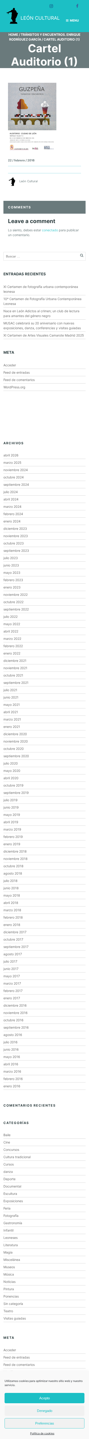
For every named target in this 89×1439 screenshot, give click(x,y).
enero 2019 (11, 844)
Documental (12, 1186)
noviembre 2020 (15, 741)
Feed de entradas (16, 372)
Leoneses (10, 1238)
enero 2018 (11, 925)
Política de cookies (42, 1433)
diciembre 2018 (15, 851)
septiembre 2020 (16, 756)
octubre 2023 (13, 543)
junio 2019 (11, 807)
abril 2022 (10, 631)
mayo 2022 (11, 624)
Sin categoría (13, 1304)
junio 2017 (10, 969)
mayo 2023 (11, 572)
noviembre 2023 (15, 536)
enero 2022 (11, 653)
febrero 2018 (13, 917)
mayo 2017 (11, 976)
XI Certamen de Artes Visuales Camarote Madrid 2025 (43, 335)
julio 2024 (10, 492)
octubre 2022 (13, 602)
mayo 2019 (11, 815)
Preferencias (44, 1423)
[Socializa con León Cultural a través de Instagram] (49, 4)
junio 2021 (10, 697)
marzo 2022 (12, 639)
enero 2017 (11, 998)
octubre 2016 (13, 1020)
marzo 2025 (12, 462)
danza (8, 1172)
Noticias (9, 1282)
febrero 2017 (13, 991)
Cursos (8, 1164)
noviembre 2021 (15, 668)
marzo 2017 (12, 983)
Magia (8, 1252)
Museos (9, 1267)
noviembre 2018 (15, 859)
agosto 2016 (12, 1035)
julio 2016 (10, 1042)
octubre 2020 (13, 749)
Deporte (9, 1179)
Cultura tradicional (17, 1157)
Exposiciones (13, 1201)
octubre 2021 (13, 675)
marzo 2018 (12, 910)
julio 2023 (10, 558)
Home (13, 34)
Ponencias (11, 1296)
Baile (6, 1135)
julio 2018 (10, 881)
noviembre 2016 (15, 1013)
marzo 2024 (12, 506)
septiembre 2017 (16, 947)
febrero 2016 (13, 1079)
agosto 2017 (12, 954)
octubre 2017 (13, 939)
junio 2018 (11, 888)
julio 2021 (10, 690)
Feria (6, 1208)
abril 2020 (10, 778)
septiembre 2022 (16, 609)
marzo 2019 (12, 829)
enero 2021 (11, 727)
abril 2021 (10, 712)
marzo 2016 (12, 1071)
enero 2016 (11, 1086)
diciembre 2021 (14, 661)
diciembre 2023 (15, 528)
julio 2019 (10, 800)
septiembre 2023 (16, 550)
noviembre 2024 (15, 470)
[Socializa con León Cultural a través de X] (62, 4)
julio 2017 (10, 961)
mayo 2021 (11, 705)
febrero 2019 (13, 837)
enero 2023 (12, 587)
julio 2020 (10, 763)
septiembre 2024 (16, 484)
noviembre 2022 (15, 595)
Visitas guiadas (14, 1318)
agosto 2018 (12, 873)
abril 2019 (10, 822)
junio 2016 (11, 1049)
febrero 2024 (13, 514)
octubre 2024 (13, 477)
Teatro (8, 1311)
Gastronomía (12, 1223)
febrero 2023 (13, 580)
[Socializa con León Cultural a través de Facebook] (75, 4)
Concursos (11, 1150)
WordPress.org (14, 387)
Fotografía (10, 1216)
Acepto (44, 1398)
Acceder (9, 365)
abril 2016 (10, 1064)
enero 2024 (12, 521)
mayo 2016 (11, 1057)
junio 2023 (11, 565)
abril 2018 (10, 903)
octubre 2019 (13, 785)
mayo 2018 (11, 895)
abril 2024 (10, 499)
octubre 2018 (13, 866)
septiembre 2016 (16, 1027)
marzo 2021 (12, 719)
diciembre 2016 (15, 1005)
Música (8, 1274)
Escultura (10, 1194)
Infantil (8, 1230)
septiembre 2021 (16, 683)
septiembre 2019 (16, 793)
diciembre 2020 (15, 734)
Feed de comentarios (19, 380)
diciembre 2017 (14, 932)
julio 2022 (10, 617)
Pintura (8, 1289)
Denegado (44, 1411)
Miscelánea (11, 1260)
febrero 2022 (13, 646)
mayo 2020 (11, 771)
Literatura (10, 1245)
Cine (6, 1142)
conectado (50, 230)
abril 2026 (10, 455)
